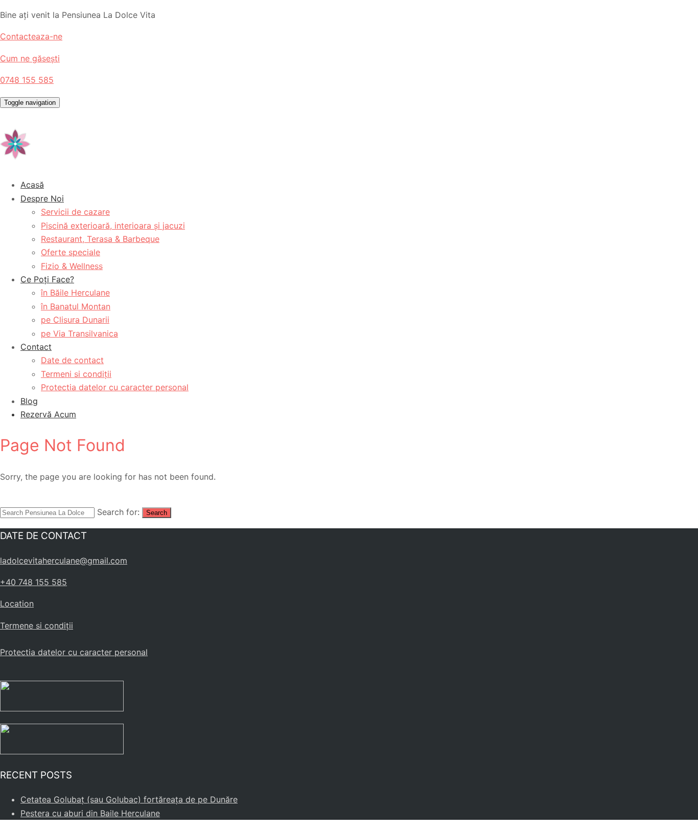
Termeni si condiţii (76, 374)
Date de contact (72, 360)
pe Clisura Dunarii (75, 320)
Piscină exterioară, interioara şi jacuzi (113, 225)
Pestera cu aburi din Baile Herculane (90, 813)
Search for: (118, 512)
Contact (36, 347)
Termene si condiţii (36, 625)
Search (156, 513)
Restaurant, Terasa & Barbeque (100, 239)
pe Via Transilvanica (79, 333)
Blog (29, 401)
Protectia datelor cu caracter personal (115, 387)
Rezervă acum (48, 414)
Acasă (32, 185)
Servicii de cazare (75, 212)
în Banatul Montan (75, 306)
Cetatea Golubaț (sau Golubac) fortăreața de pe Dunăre (129, 799)
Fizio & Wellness (72, 266)
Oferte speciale (70, 252)
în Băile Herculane (75, 292)
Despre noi (42, 198)
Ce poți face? (47, 279)
